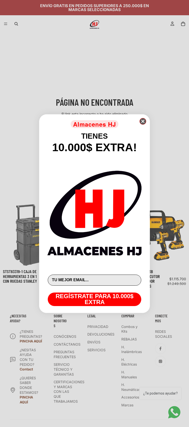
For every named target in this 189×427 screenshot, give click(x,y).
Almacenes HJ (94, 124)
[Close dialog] (143, 121)
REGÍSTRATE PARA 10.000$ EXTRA (94, 299)
